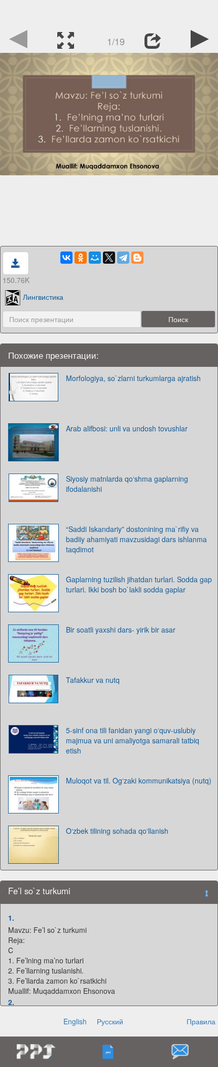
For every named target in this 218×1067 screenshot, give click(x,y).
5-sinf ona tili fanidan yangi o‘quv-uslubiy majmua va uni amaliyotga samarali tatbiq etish (132, 740)
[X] (109, 258)
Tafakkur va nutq (93, 680)
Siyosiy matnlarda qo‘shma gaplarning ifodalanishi (127, 484)
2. (11, 1002)
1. (11, 918)
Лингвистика (43, 297)
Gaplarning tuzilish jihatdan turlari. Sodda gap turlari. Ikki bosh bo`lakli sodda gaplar (139, 584)
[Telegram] (123, 258)
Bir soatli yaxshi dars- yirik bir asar (120, 629)
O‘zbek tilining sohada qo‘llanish (117, 831)
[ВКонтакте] (66, 258)
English (75, 1021)
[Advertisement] (109, 12)
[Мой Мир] (95, 258)
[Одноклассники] (81, 258)
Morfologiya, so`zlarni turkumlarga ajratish (133, 378)
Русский (110, 1021)
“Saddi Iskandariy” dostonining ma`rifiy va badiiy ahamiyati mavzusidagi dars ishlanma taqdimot (136, 539)
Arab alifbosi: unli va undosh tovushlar (127, 428)
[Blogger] (137, 258)
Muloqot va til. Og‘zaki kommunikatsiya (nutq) (138, 780)
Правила (201, 1021)
